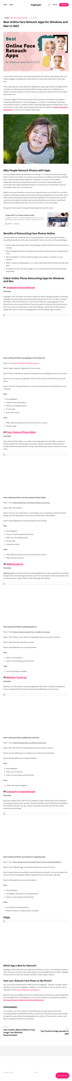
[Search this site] (49, 4)
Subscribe (64, 4)
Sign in (55, 4)
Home (5, 4)
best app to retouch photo (19, 18)
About (11, 4)
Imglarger (36, 5)
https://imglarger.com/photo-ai (28, 990)
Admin (7, 18)
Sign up (36, 1072)
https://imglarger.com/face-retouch (26, 363)
